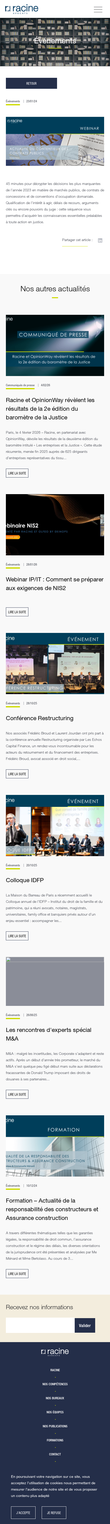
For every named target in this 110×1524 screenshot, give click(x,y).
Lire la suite (17, 473)
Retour (31, 83)
